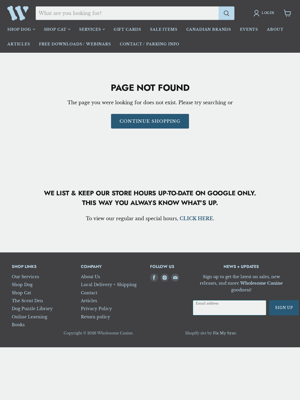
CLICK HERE (196, 218)
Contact (89, 292)
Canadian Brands (208, 29)
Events (249, 29)
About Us (90, 276)
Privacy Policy (96, 308)
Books (18, 324)
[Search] (226, 13)
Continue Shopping (150, 121)
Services (90, 29)
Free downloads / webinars (75, 44)
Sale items (163, 29)
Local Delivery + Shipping (109, 284)
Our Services (25, 276)
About (275, 29)
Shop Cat (56, 29)
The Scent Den (27, 300)
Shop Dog (20, 29)
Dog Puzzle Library (32, 308)
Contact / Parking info (149, 44)
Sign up (284, 307)
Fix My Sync (224, 333)
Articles (18, 44)
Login (268, 13)
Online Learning (29, 316)
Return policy (95, 316)
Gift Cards (127, 29)
